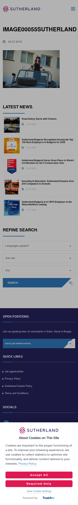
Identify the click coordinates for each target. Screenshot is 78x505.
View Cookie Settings (39, 491)
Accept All (39, 475)
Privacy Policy (27, 463)
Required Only (39, 483)
